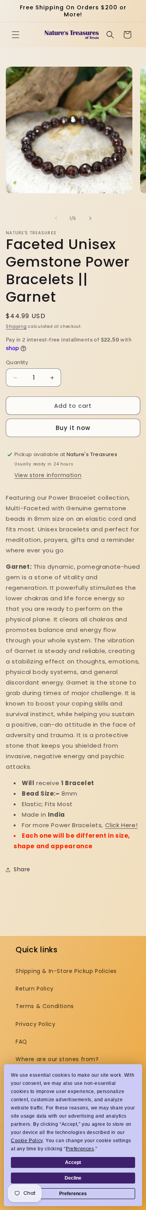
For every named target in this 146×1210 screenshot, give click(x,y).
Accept (73, 1162)
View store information (47, 475)
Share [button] (22, 869)
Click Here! (121, 825)
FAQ (21, 1041)
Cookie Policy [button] (27, 1140)
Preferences (73, 1193)
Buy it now (73, 428)
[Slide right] (90, 218)
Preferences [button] (80, 1149)
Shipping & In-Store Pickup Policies (66, 971)
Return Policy (35, 988)
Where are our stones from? (57, 1059)
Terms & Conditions (45, 1006)
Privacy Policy (35, 1024)
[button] (15, 34)
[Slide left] (56, 218)
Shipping (16, 326)
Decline (73, 1178)
